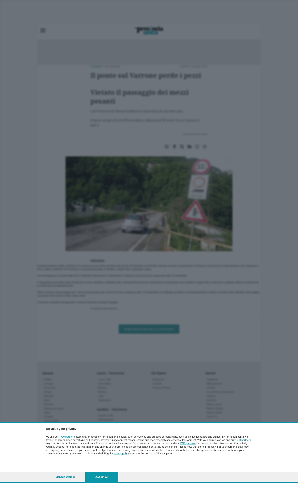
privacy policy (121, 453)
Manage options (65, 477)
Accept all (101, 477)
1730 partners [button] (67, 436)
